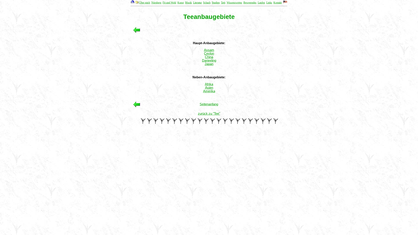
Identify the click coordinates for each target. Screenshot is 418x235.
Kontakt (277, 2)
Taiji (223, 2)
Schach (207, 2)
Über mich (144, 2)
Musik (188, 2)
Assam (209, 50)
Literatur (197, 2)
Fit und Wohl (169, 2)
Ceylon (209, 53)
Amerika (209, 91)
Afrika (209, 84)
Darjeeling (209, 60)
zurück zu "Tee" (209, 113)
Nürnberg (156, 2)
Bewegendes (249, 2)
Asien (209, 87)
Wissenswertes (234, 2)
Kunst (180, 2)
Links (269, 2)
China (209, 57)
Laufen (261, 2)
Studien (216, 2)
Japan (209, 64)
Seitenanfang (209, 104)
